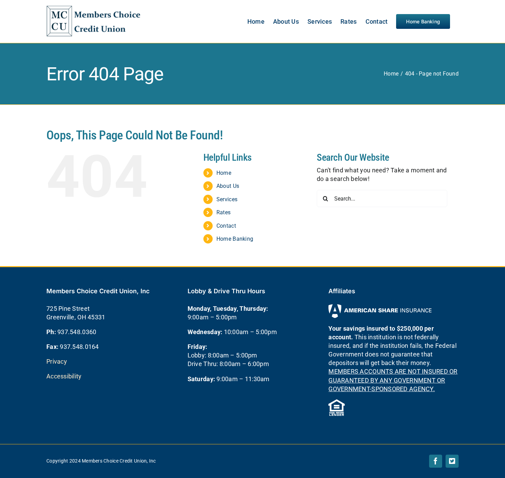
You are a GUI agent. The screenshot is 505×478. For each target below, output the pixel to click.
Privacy (56, 361)
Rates (223, 212)
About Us (227, 186)
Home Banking (234, 239)
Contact (226, 226)
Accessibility (64, 376)
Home (223, 173)
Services (226, 199)
